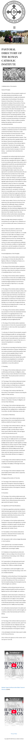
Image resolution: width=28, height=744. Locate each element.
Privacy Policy (14, 733)
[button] (14, 27)
